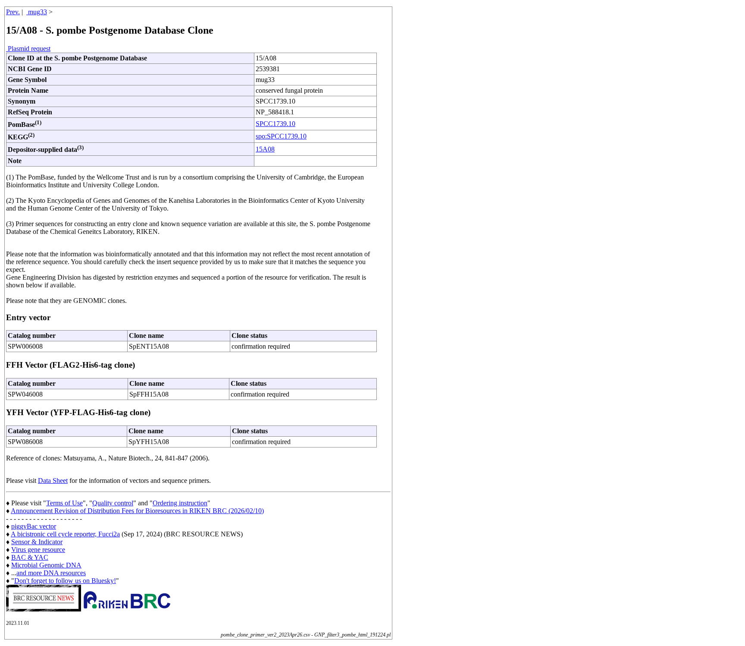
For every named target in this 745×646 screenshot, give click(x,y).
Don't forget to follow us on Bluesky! (65, 580)
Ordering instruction (180, 503)
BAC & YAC (29, 557)
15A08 (265, 149)
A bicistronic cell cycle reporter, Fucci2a (65, 534)
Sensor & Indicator (37, 541)
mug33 (36, 12)
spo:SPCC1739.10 (281, 136)
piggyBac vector (33, 526)
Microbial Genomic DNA (46, 565)
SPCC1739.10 (275, 123)
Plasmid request (28, 48)
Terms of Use (64, 503)
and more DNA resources (51, 573)
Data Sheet (53, 480)
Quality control (112, 503)
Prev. (13, 12)
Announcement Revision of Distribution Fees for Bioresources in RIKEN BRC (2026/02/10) (137, 510)
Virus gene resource (38, 549)
